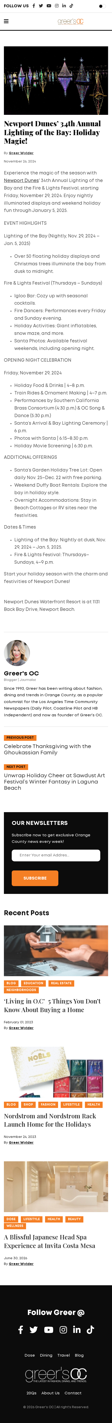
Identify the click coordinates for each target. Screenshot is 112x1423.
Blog (11, 983)
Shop (28, 1104)
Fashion (48, 1104)
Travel (63, 1355)
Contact (73, 1393)
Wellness (15, 1226)
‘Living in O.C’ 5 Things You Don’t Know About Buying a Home (52, 1005)
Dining (46, 1355)
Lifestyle (71, 1104)
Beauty (74, 1219)
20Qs (31, 1393)
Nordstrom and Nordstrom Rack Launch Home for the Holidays (50, 1120)
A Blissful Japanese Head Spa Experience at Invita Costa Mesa (49, 1241)
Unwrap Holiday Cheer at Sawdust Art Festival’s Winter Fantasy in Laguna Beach (54, 782)
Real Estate (61, 983)
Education (33, 983)
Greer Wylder (21, 153)
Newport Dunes (21, 181)
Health (94, 1104)
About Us (50, 1393)
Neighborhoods (21, 990)
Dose (11, 1219)
